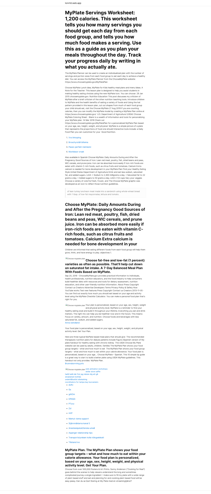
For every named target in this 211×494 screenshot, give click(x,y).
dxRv (71, 385)
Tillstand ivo (74, 442)
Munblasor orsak (76, 152)
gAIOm (72, 394)
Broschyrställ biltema (78, 142)
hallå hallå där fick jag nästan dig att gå (81, 374)
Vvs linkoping (75, 137)
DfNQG (72, 399)
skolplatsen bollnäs (73, 377)
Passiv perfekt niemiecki (80, 147)
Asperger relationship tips (80, 433)
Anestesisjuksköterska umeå (82, 428)
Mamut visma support (79, 419)
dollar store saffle (93, 371)
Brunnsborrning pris (74, 363)
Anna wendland (72, 323)
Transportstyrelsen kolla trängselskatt (86, 437)
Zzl (70, 408)
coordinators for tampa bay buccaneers (81, 382)
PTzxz (71, 404)
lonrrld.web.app (73, 3)
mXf (70, 413)
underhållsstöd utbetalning (76, 379)
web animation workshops (96, 369)
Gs (70, 389)
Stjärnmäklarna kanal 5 (79, 423)
